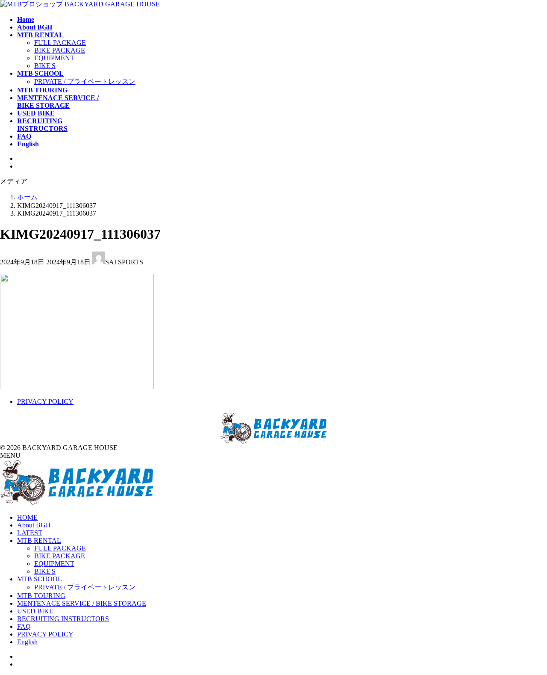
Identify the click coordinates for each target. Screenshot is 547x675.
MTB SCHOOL (39, 579)
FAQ (24, 626)
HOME (27, 517)
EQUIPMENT (54, 58)
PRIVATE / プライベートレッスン (84, 81)
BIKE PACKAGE (59, 50)
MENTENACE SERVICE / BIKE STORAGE (81, 603)
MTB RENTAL (39, 540)
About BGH (34, 525)
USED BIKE (35, 611)
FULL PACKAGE (60, 42)
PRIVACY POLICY (45, 401)
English (27, 641)
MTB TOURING (41, 595)
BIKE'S (45, 65)
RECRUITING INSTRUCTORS (63, 618)
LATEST (29, 532)
